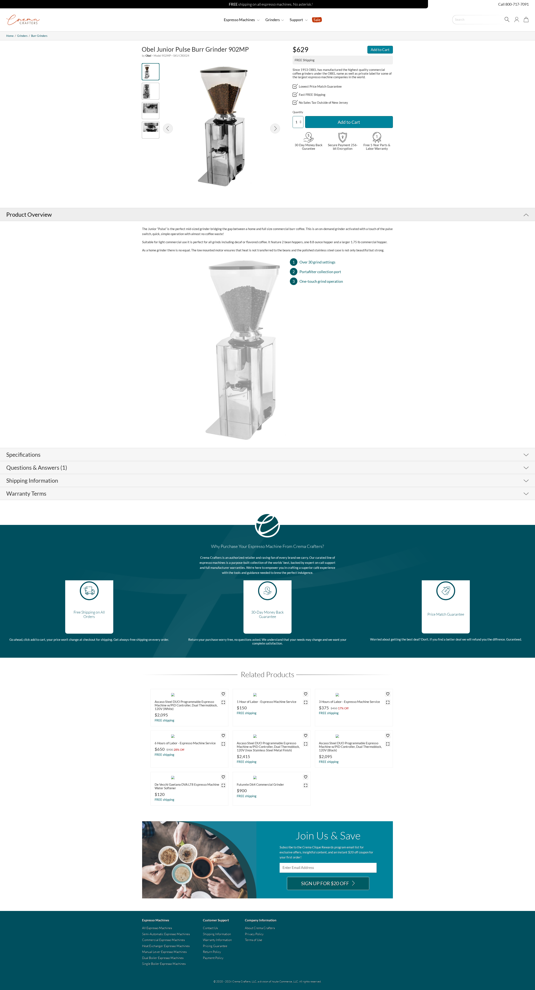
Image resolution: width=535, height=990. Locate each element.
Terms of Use (253, 940)
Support (297, 19)
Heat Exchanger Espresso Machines (166, 946)
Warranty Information (217, 940)
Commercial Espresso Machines (163, 940)
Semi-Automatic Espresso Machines (166, 934)
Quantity (298, 112)
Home (10, 35)
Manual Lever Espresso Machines (164, 952)
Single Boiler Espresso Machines (164, 964)
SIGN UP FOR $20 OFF (325, 883)
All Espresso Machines (157, 928)
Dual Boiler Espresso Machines (162, 958)
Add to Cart (380, 49)
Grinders (272, 19)
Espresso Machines (240, 19)
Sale (316, 19)
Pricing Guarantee (215, 946)
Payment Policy (213, 958)
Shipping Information (217, 934)
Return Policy (212, 952)
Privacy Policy (254, 934)
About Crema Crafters (260, 928)
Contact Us (210, 928)
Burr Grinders (39, 35)
